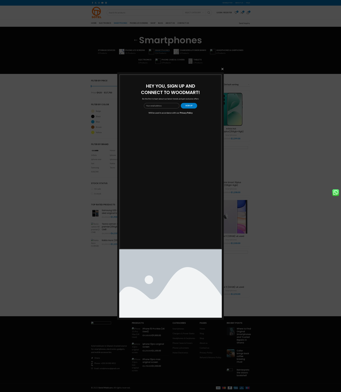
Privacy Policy (186, 113)
